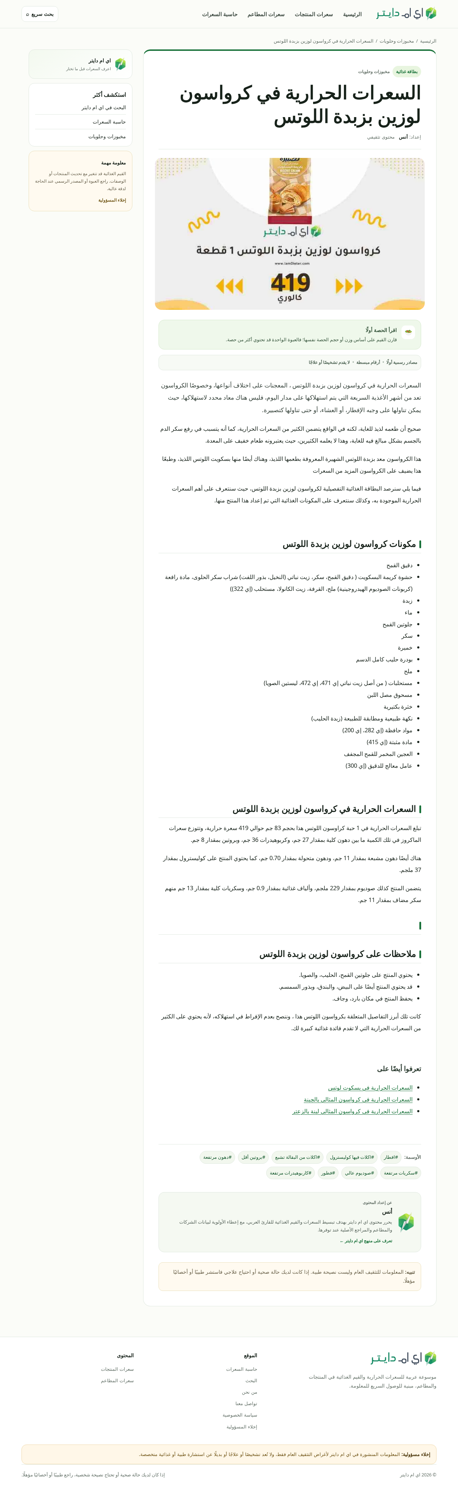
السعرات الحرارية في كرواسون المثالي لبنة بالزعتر (352, 1111)
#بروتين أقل (253, 1157)
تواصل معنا (246, 1403)
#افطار (391, 1157)
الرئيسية (352, 14)
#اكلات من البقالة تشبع (297, 1157)
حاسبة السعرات (220, 14)
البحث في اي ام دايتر (104, 107)
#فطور (328, 1173)
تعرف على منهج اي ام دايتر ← (366, 1241)
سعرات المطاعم (266, 14)
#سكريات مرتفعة (401, 1173)
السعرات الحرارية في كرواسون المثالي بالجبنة (358, 1099)
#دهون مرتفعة (217, 1157)
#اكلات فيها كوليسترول (352, 1157)
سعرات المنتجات (314, 14)
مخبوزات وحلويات (397, 41)
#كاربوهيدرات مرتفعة (290, 1173)
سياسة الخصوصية (240, 1415)
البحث (251, 1380)
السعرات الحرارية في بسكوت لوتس (370, 1087)
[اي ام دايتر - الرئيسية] (406, 13)
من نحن (249, 1392)
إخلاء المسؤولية (112, 200)
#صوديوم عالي (359, 1173)
